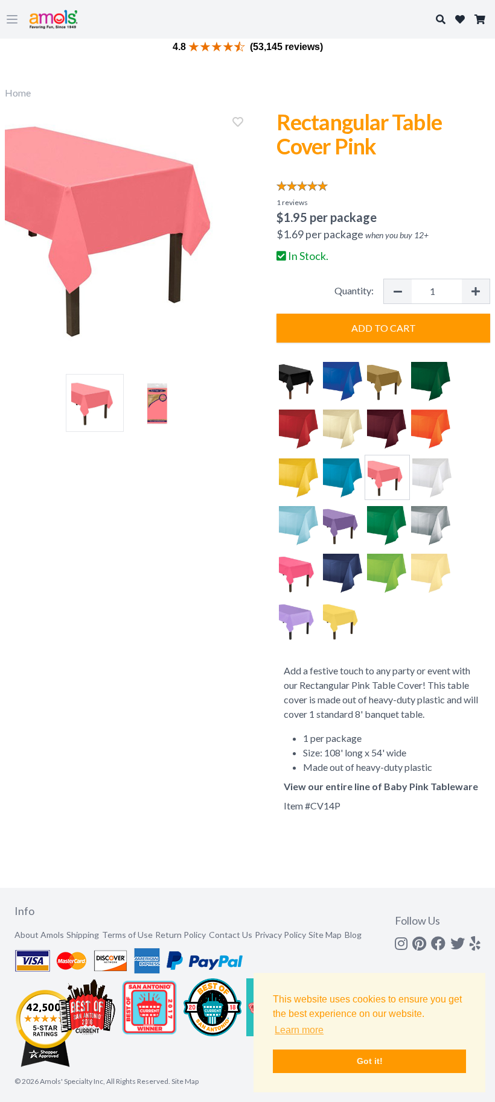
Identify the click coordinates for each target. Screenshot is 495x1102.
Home (18, 92)
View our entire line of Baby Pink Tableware (381, 786)
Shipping (82, 934)
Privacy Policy (280, 934)
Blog (353, 934)
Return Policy (180, 934)
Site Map (325, 934)
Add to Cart (383, 328)
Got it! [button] (370, 1061)
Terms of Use (127, 934)
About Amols (39, 934)
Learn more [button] (299, 1030)
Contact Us (230, 934)
